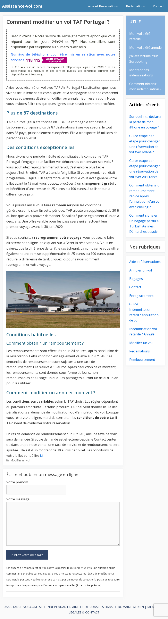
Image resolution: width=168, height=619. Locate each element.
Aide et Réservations (103, 6)
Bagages (136, 278)
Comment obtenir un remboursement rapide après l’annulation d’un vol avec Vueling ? (145, 196)
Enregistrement (141, 295)
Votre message (18, 499)
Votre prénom (17, 482)
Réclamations (135, 6)
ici (41, 455)
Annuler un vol (140, 270)
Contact (158, 6)
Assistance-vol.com (22, 6)
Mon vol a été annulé (145, 47)
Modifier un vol (20, 460)
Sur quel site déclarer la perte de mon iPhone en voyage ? (145, 122)
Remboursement (142, 359)
